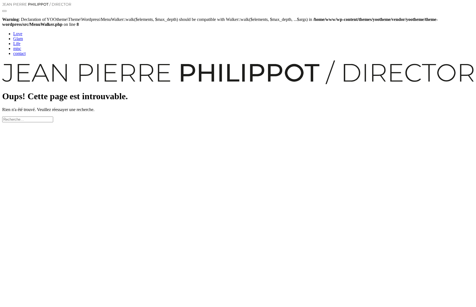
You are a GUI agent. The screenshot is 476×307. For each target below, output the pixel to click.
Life (16, 43)
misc (17, 48)
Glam (18, 38)
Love (17, 33)
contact (19, 53)
